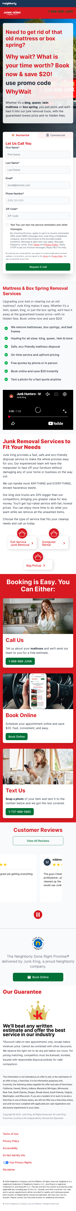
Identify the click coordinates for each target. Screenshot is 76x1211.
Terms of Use (10, 1133)
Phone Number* (15, 193)
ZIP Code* (12, 208)
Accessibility (10, 1148)
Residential (22, 135)
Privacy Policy (51, 244)
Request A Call (38, 266)
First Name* (12, 147)
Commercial (57, 135)
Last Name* (12, 162)
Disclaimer (9, 1169)
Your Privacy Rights (20, 1162)
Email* (9, 178)
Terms (36, 244)
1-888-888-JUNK (20, 661)
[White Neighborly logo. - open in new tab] (9, 3)
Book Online (16, 736)
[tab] (47, 13)
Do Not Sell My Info (14, 1155)
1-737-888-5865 (19, 811)
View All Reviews (38, 841)
